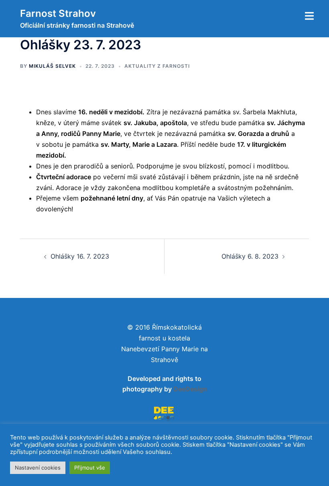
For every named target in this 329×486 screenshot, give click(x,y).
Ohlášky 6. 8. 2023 (249, 256)
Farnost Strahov (58, 13)
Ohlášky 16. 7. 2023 (80, 256)
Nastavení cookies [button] (38, 467)
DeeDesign (190, 389)
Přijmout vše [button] (89, 467)
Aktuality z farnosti (157, 66)
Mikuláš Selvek (52, 66)
